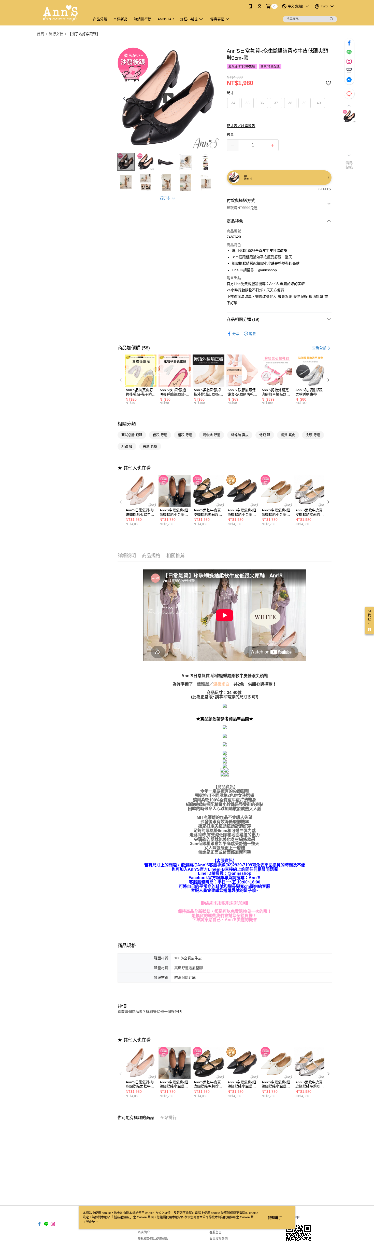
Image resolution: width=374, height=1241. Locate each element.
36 (262, 103)
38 (290, 103)
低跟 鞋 (264, 435)
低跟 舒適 (160, 435)
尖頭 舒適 (313, 435)
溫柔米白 (221, 684)
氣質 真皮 (288, 435)
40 (319, 103)
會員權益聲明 (218, 1239)
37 (276, 103)
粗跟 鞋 (126, 446)
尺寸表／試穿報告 (241, 126)
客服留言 (215, 1232)
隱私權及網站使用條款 (153, 1239)
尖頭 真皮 (150, 446)
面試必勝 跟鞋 (131, 435)
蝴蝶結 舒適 (211, 435)
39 (305, 103)
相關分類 (127, 424)
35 (248, 103)
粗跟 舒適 (185, 435)
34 (233, 103)
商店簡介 (144, 1232)
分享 (235, 334)
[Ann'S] (60, 13)
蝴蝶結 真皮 (240, 435)
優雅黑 (203, 684)
